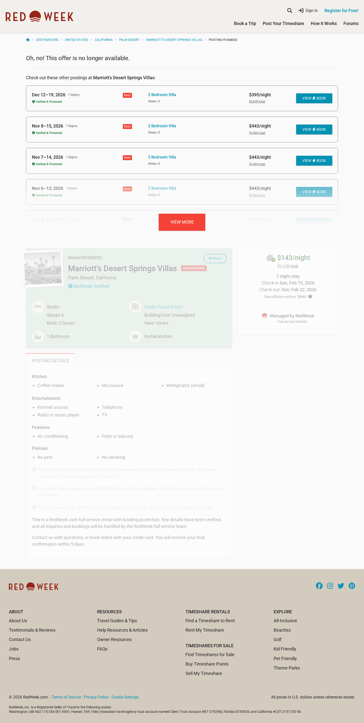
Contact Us (20, 639)
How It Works (324, 23)
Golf (278, 639)
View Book (314, 98)
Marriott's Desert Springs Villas (174, 40)
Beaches (282, 630)
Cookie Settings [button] (125, 697)
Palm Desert (129, 40)
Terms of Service (66, 697)
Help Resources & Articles (122, 630)
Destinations (47, 40)
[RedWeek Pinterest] (352, 586)
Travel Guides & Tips (117, 620)
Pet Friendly (285, 658)
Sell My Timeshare (203, 673)
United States (76, 40)
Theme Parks (287, 668)
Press (14, 658)
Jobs (14, 648)
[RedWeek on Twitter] (341, 586)
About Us (18, 620)
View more (182, 222)
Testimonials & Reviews (32, 630)
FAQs (102, 648)
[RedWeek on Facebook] (319, 586)
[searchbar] (289, 10)
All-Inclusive (285, 620)
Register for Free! (341, 10)
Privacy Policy (96, 697)
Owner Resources (114, 639)
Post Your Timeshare (283, 23)
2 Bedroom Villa (162, 94)
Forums (351, 23)
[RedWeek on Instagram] (330, 586)
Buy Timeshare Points (207, 664)
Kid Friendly (285, 648)
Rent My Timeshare (204, 630)
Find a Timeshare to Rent (210, 620)
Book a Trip (245, 23)
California (104, 40)
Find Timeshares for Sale (209, 654)
